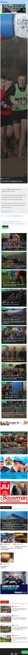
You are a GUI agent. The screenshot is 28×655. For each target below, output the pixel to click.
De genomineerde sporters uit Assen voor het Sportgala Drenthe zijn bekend (12, 341)
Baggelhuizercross (8, 211)
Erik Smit (6, 244)
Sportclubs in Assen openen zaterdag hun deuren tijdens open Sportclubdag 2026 (13, 285)
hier (14, 224)
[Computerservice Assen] (14, 8)
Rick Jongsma (7, 264)
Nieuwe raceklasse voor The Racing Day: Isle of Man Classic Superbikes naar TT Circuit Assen (14, 266)
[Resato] (14, 582)
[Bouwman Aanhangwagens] (14, 492)
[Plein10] (14, 423)
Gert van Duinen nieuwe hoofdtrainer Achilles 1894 (13, 360)
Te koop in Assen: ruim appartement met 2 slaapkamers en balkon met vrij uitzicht (19, 639)
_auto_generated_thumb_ (6, 216)
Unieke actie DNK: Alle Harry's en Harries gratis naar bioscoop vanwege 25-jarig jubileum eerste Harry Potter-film (13, 526)
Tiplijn (25, 652)
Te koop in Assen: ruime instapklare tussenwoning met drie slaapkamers (19, 618)
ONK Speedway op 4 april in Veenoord (11, 304)
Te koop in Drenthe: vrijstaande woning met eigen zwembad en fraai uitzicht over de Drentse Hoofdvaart (19, 628)
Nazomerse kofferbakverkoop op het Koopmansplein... (7, 548)
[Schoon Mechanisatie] (14, 442)
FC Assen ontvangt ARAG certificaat (10, 397)
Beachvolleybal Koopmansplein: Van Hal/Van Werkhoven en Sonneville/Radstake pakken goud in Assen (13, 247)
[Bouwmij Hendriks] (14, 467)
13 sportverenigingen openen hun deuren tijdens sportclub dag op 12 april (13, 415)
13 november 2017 (6, 178)
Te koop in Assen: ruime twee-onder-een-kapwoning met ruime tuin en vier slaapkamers (19, 609)
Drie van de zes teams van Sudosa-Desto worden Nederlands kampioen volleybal (13, 378)
